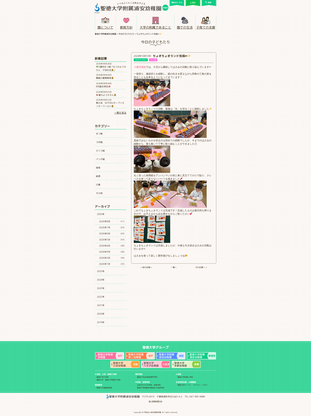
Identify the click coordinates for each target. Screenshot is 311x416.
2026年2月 (104, 257)
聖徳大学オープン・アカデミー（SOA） (193, 385)
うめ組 (99, 142)
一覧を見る (120, 112)
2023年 (100, 288)
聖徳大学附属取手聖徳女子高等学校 (150, 388)
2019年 (100, 322)
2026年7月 (104, 227)
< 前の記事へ (146, 267)
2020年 (100, 313)
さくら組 (100, 150)
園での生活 (185, 27)
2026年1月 (104, 264)
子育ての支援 (205, 27)
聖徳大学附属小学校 (185, 377)
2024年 (100, 279)
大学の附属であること (155, 27)
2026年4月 (104, 245)
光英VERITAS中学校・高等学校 (149, 385)
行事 (98, 184)
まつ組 (99, 133)
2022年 (100, 296)
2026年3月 (104, 251)
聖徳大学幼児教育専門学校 (147, 377)
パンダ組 (100, 159)
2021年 (100, 305)
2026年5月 (104, 239)
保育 (98, 167)
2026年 (100, 214)
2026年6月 (104, 233)
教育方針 (126, 27)
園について (105, 27)
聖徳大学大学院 (102, 377)
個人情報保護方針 (155, 401)
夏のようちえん (106, 95)
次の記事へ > (201, 267)
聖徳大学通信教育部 (104, 388)
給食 (98, 176)
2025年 (100, 271)
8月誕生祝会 (102, 86)
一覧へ (174, 267)
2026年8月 (104, 221)
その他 (99, 193)
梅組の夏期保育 (103, 78)
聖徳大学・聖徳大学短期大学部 (108, 380)
